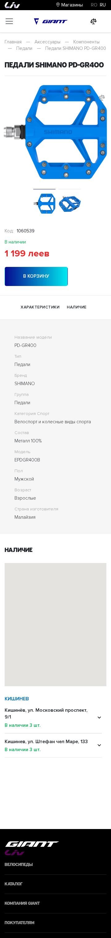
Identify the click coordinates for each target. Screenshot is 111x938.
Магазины (71, 5)
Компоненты (86, 42)
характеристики (40, 307)
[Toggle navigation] (9, 21)
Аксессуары (47, 42)
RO (94, 5)
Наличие (77, 307)
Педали (24, 48)
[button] (90, 619)
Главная (13, 42)
